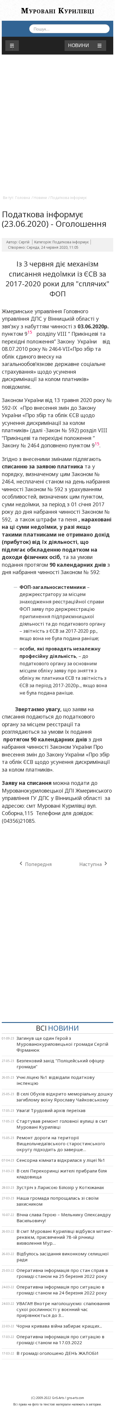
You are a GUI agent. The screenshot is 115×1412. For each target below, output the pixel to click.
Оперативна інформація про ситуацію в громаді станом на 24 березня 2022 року (62, 1290)
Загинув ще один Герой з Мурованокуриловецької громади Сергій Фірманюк (62, 1044)
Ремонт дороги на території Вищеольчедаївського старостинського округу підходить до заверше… (61, 1143)
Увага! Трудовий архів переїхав (51, 1110)
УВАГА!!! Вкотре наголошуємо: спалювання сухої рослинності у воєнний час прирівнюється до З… (63, 1309)
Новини (40, 197)
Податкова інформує (68, 197)
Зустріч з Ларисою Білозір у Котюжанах (60, 1187)
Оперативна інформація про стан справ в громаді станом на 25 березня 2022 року (62, 1273)
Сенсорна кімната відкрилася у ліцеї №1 (61, 1160)
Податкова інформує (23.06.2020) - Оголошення (54, 218)
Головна (22, 197)
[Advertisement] (57, 130)
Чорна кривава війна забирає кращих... (59, 1326)
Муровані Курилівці (57, 10)
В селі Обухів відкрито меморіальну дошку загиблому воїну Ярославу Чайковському (65, 1097)
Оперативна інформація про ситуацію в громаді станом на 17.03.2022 (60, 1339)
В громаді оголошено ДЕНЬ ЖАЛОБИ (57, 1353)
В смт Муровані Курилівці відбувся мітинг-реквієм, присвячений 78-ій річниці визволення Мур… (65, 1237)
